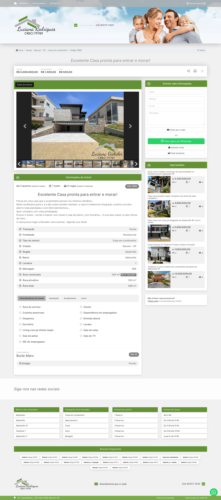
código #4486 (70, 457)
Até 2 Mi (167, 415)
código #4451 (51, 462)
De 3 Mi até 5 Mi (171, 425)
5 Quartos (119, 436)
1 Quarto (118, 415)
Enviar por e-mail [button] (177, 130)
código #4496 (31, 462)
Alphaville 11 (21, 436)
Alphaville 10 (21, 425)
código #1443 (150, 457)
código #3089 (189, 462)
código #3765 (71, 462)
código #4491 (50, 457)
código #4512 (150, 462)
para (91, 462)
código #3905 (30, 457)
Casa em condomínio (57, 50)
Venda (29, 50)
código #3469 (90, 457)
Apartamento (71, 420)
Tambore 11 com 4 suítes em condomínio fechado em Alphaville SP (172, 268)
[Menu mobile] (15, 3)
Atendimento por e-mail (113, 484)
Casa (67, 425)
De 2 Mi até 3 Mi (171, 420)
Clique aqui (153, 301)
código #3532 (120, 468)
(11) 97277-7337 (105, 25)
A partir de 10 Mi (171, 436)
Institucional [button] (38, 3)
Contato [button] (54, 3)
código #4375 (111, 462)
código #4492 (190, 457)
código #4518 (100, 468)
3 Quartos (119, 425)
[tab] (24, 84)
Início (20, 50)
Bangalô (69, 436)
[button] (25, 126)
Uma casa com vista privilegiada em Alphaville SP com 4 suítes (174, 221)
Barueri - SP (40, 50)
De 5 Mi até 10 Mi (172, 431)
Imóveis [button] (23, 3)
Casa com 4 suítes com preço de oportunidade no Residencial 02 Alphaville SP (171, 172)
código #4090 (130, 457)
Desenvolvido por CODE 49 (196, 498)
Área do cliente (196, 3)
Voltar (202, 50)
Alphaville (20, 415)
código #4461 (131, 462)
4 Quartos (119, 431)
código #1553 (110, 457)
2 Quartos (119, 420)
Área (67, 431)
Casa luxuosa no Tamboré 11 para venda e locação (171, 244)
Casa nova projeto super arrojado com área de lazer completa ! (172, 197)
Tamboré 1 (21, 431)
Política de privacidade (165, 498)
